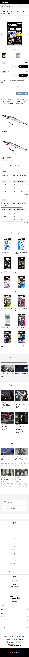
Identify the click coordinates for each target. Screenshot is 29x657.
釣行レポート (4, 616)
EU (16, 602)
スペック (22, 66)
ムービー (3, 620)
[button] (27, 33)
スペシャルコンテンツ (5, 623)
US (13, 602)
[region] (14, 186)
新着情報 (3, 613)
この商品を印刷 (21, 93)
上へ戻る (26, 194)
